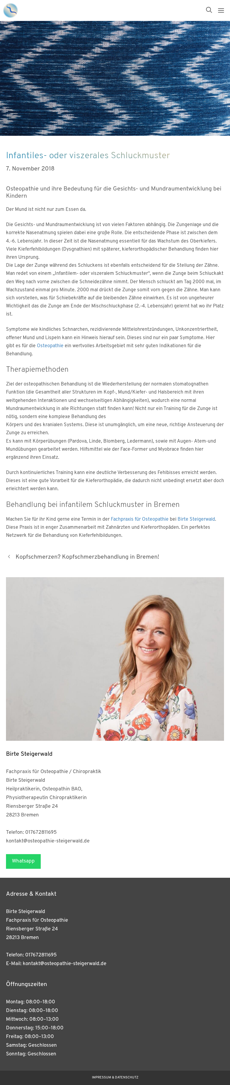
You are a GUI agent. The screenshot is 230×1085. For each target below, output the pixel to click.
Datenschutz (126, 1077)
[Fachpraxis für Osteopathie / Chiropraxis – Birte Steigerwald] (10, 10)
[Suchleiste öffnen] (209, 10)
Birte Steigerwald (196, 519)
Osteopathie (50, 346)
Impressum (101, 1077)
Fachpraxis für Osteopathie (140, 519)
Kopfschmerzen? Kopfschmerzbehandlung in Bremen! (87, 557)
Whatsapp (23, 861)
